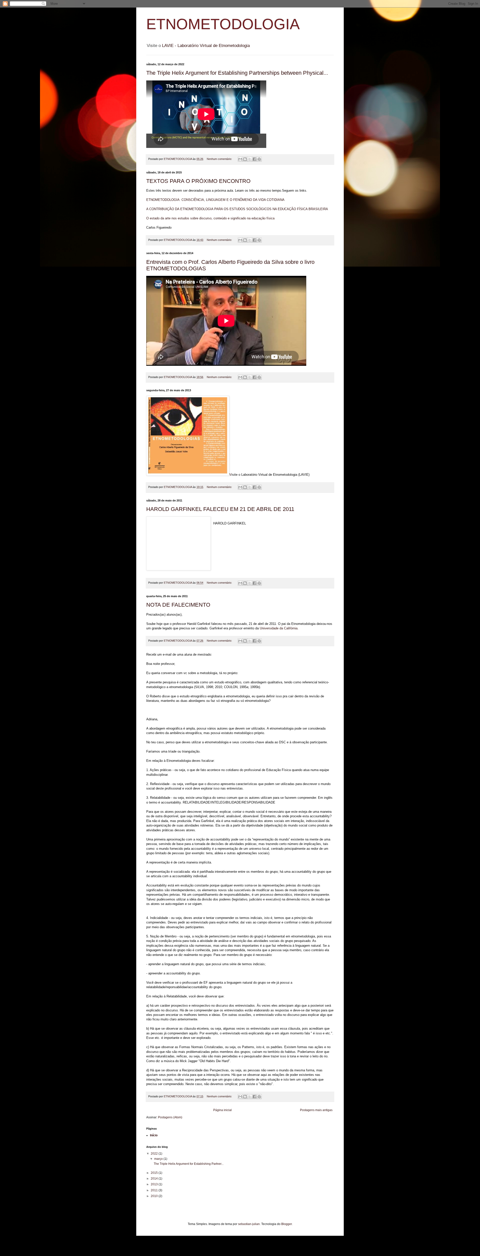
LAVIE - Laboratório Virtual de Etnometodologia (206, 45)
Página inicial (222, 1110)
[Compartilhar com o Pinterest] (259, 159)
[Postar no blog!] (245, 159)
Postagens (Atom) (170, 1117)
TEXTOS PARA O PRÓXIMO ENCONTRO (198, 181)
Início (154, 1135)
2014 (154, 1178)
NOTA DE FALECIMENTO (178, 605)
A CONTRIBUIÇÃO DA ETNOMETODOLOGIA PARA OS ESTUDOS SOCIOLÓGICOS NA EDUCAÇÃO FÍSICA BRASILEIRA (237, 209)
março (159, 1159)
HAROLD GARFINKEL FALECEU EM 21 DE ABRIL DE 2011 (220, 509)
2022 (154, 1153)
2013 (154, 1184)
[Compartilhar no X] (249, 159)
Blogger (286, 1224)
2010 (154, 1196)
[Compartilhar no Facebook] (254, 159)
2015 (154, 1173)
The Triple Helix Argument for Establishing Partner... (189, 1164)
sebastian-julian (249, 1224)
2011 (154, 1190)
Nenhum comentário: (220, 158)
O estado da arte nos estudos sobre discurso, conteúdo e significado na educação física (210, 218)
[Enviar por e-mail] (240, 159)
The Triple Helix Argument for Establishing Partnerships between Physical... (237, 73)
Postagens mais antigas (316, 1110)
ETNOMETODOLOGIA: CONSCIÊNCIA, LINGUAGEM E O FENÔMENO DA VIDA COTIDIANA (215, 200)
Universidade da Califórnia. (279, 628)
